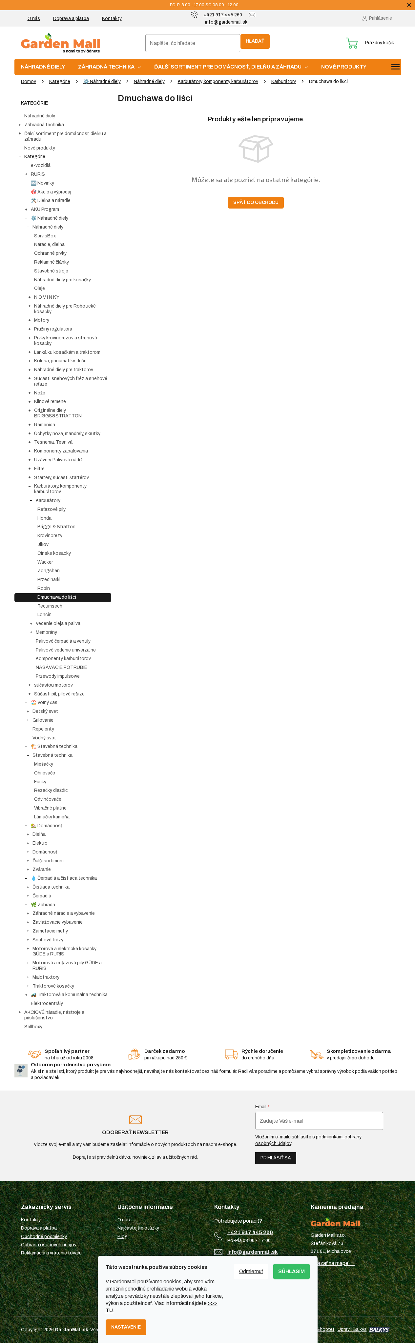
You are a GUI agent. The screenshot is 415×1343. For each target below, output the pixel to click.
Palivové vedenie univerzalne (66, 650)
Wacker (45, 562)
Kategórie (34, 156)
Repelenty (43, 729)
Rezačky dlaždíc (51, 790)
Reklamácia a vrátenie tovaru (51, 1253)
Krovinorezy (49, 535)
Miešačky (43, 764)
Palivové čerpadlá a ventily (63, 641)
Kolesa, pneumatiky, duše (60, 360)
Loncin (44, 614)
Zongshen (48, 570)
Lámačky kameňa (52, 816)
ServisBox (45, 235)
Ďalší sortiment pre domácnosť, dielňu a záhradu (65, 136)
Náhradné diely (39, 115)
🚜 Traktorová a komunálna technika (69, 994)
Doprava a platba (71, 18)
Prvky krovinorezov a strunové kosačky (65, 340)
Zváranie (41, 869)
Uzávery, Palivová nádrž (58, 459)
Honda (44, 518)
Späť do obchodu (256, 202)
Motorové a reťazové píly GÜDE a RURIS (67, 965)
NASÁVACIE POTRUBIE (61, 667)
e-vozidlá (41, 165)
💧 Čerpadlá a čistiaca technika (64, 878)
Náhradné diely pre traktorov (63, 369)
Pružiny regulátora (53, 329)
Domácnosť (44, 852)
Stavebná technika (52, 755)
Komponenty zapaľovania (61, 451)
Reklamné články (51, 262)
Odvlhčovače (47, 799)
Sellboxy (33, 1026)
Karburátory (48, 500)
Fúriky (40, 781)
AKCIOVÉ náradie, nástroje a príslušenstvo (54, 1015)
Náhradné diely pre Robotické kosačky (65, 309)
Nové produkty (39, 148)
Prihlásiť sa (275, 1157)
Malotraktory (45, 977)
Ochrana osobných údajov (48, 1244)
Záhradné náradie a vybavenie (63, 913)
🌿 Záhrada (43, 904)
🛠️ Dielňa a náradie (51, 200)
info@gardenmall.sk (252, 1252)
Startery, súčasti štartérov (61, 477)
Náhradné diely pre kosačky (62, 279)
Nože (39, 393)
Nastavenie (126, 1327)
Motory (41, 320)
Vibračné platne (50, 808)
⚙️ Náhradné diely (49, 218)
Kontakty (112, 18)
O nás (34, 18)
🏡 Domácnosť (46, 825)
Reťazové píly (51, 509)
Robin (43, 588)
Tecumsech (49, 606)
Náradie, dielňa (49, 244)
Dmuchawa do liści (56, 597)
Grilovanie (42, 720)
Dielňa (39, 834)
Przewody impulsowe (58, 676)
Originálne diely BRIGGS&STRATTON (58, 413)
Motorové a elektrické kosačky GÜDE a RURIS (64, 951)
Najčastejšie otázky (138, 1228)
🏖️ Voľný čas (44, 702)
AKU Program (45, 209)
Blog (122, 1236)
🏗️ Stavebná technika (54, 746)
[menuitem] (43, 67)
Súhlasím (291, 1271)
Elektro (40, 843)
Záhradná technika (44, 124)
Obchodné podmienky (44, 1236)
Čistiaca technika (51, 887)
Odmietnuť (251, 1271)
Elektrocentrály (47, 1003)
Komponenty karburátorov (63, 658)
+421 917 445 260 (250, 1232)
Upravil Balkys (352, 1329)
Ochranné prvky (50, 253)
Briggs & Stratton (56, 526)
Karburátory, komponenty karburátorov (60, 489)
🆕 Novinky (42, 183)
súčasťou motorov (53, 685)
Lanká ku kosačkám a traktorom (67, 352)
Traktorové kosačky (53, 986)
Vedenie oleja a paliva (58, 623)
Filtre (39, 468)
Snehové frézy (47, 939)
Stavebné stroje (51, 271)
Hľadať (255, 41)
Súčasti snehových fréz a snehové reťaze (70, 381)
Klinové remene (50, 401)
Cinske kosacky (54, 553)
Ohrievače (44, 773)
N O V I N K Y (46, 297)
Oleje (39, 288)
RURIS (38, 174)
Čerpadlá (41, 895)
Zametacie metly (50, 931)
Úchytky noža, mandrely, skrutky (67, 433)
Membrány (46, 632)
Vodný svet (44, 737)
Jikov (43, 544)
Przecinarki (48, 579)
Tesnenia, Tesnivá (53, 442)
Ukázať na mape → (333, 1263)
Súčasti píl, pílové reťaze (59, 694)
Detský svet (45, 711)
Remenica (44, 424)
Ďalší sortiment (48, 860)
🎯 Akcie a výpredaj (51, 192)
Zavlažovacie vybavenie (57, 922)
